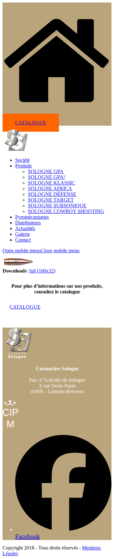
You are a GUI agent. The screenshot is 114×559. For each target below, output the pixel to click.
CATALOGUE (30, 122)
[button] (41, 250)
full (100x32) (42, 270)
